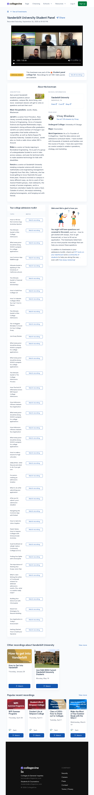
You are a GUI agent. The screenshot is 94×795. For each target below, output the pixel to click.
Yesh (15, 730)
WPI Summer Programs (14, 712)
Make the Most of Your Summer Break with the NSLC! (77, 714)
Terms (64, 789)
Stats (53, 104)
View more (83, 645)
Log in (72, 4)
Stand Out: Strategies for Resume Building (15, 611)
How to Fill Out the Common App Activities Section (16, 222)
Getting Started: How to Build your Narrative (16, 631)
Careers (65, 777)
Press (64, 781)
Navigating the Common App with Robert (15, 513)
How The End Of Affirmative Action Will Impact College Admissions (16, 391)
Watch (20, 686)
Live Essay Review (16, 336)
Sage (27, 4)
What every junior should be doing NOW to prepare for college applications (15, 246)
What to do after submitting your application (15, 490)
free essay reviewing (67, 260)
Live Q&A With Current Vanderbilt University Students (46, 672)
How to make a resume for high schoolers (15, 454)
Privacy (70, 789)
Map (67, 104)
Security (65, 773)
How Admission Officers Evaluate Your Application (15, 404)
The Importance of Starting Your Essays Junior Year (16, 566)
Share (62, 17)
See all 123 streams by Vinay (68, 119)
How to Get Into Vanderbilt (16, 666)
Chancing (36, 4)
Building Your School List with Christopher (15, 601)
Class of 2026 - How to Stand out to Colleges (56, 713)
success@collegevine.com (31, 778)
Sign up (82, 4)
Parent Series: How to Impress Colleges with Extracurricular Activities (15, 533)
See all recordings (77, 75)
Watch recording (34, 220)
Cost (60, 104)
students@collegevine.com (31, 784)
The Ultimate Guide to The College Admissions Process (14, 377)
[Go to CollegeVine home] (14, 3)
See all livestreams (20, 11)
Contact (65, 785)
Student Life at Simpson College (36, 712)
